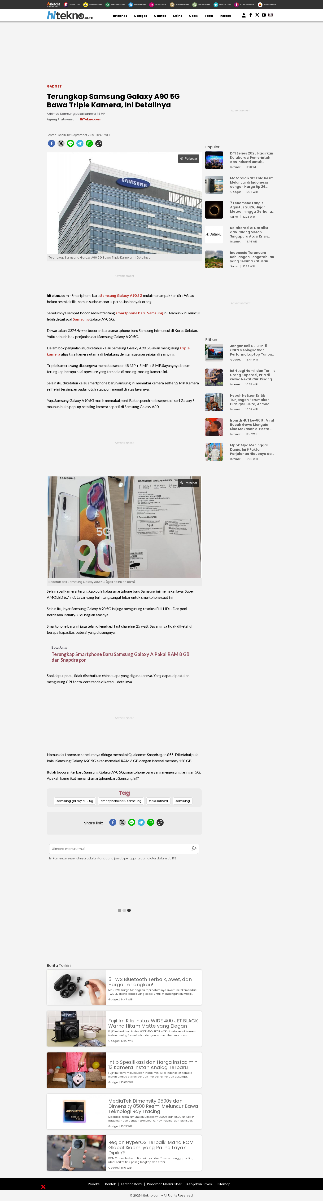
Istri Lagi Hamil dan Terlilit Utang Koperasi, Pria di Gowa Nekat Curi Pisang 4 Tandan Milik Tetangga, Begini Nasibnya (252, 375)
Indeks (225, 15)
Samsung (81, 319)
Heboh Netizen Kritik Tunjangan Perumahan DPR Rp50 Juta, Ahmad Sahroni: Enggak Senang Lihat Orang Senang (251, 399)
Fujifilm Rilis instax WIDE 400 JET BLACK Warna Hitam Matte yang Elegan (153, 1023)
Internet (120, 15)
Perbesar (191, 158)
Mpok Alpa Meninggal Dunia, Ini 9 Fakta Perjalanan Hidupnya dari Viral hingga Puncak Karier (252, 449)
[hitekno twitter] (257, 16)
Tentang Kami (131, 1184)
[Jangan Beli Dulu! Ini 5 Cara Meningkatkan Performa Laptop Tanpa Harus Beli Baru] (214, 359)
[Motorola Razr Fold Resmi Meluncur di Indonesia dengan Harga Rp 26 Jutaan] (214, 191)
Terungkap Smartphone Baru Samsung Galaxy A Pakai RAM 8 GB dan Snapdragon (120, 657)
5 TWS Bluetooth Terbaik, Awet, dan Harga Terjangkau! (150, 982)
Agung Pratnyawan (61, 119)
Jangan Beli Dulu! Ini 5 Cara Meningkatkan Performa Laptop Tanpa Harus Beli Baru (251, 350)
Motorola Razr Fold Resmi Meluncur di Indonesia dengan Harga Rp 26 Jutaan (252, 182)
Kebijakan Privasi (200, 1184)
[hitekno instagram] (270, 16)
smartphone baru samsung (121, 801)
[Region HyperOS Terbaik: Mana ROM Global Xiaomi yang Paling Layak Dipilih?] (76, 1168)
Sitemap (224, 1184)
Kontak (110, 1184)
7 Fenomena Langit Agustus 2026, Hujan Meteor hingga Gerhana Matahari (251, 207)
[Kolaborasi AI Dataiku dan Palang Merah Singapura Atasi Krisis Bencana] (214, 241)
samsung (182, 801)
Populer (212, 147)
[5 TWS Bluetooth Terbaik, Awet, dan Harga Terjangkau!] (76, 1002)
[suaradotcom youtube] (264, 16)
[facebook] (51, 145)
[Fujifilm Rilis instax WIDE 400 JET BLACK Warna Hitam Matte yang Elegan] (76, 1044)
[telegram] (80, 145)
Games (160, 15)
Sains (177, 15)
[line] (70, 145)
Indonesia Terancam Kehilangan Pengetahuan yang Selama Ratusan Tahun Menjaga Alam (252, 257)
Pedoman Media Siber (164, 1184)
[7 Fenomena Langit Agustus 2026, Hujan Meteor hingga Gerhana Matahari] (214, 216)
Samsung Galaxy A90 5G (121, 295)
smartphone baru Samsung (139, 313)
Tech (209, 15)
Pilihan (211, 339)
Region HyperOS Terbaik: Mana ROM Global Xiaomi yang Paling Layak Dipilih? (151, 1147)
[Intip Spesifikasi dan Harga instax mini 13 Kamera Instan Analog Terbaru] (76, 1085)
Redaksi (94, 1184)
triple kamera (158, 801)
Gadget (140, 15)
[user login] (243, 17)
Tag (124, 793)
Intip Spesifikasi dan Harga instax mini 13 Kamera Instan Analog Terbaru (153, 1065)
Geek (193, 15)
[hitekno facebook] (251, 16)
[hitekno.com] (70, 18)
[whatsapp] (89, 145)
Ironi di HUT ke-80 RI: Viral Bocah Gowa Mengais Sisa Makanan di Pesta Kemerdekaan (252, 424)
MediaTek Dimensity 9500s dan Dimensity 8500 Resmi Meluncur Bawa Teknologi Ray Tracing (153, 1106)
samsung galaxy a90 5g (75, 801)
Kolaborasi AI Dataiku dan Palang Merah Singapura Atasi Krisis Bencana (249, 232)
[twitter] (61, 145)
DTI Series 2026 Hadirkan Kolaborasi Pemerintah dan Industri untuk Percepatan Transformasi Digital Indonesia (251, 157)
